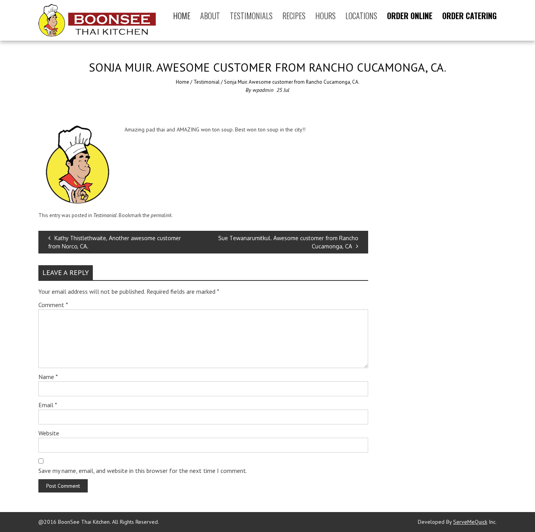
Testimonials (251, 16)
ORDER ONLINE (409, 16)
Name (48, 377)
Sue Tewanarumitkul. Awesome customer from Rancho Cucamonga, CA (288, 242)
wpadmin (263, 89)
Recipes (293, 16)
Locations (361, 16)
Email (47, 405)
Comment (53, 305)
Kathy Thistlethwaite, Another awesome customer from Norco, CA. (114, 242)
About (210, 16)
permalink (161, 215)
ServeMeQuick (470, 521)
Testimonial (206, 82)
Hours (325, 16)
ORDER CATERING (469, 16)
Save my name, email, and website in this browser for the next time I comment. (142, 470)
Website (48, 433)
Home (181, 16)
